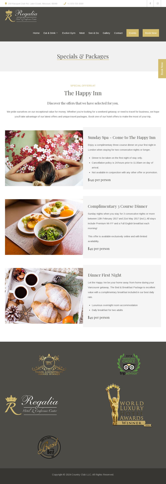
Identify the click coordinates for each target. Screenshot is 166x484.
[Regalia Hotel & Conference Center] (21, 15)
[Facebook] (150, 3)
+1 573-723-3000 (75, 3)
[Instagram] (157, 3)
